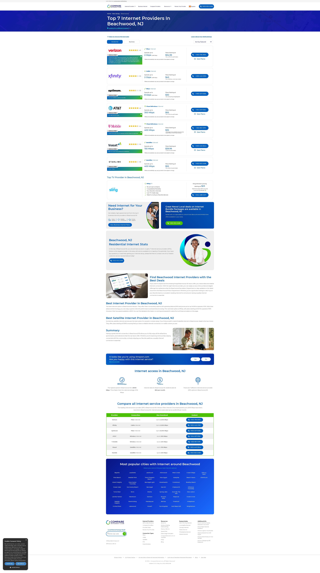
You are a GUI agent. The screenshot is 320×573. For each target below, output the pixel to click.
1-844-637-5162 (201, 110)
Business (132, 42)
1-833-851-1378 (201, 128)
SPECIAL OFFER (112, 55)
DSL (144, 541)
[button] (15, 567)
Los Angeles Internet (184, 525)
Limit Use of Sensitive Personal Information (180, 557)
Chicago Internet (183, 527)
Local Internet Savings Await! (116, 530)
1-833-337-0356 (201, 93)
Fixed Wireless (146, 544)
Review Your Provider (180, 6)
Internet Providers (129, 6)
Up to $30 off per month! (113, 115)
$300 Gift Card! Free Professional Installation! (118, 151)
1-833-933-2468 (207, 6)
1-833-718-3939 (201, 55)
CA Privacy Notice (130, 557)
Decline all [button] (21, 563)
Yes (195, 359)
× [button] (26, 540)
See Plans (200, 59)
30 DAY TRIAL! (111, 169)
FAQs (162, 539)
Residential (114, 42)
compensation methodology (120, 1)
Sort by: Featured (200, 42)
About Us (163, 523)
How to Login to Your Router (205, 530)
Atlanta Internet (183, 534)
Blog (162, 542)
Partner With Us (165, 529)
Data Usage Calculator (167, 533)
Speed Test (164, 531)
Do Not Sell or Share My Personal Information (151, 557)
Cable (144, 537)
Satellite (145, 539)
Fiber (144, 535)
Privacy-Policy (22, 560)
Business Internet (142, 6)
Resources (167, 6)
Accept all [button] (9, 563)
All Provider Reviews (148, 523)
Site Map (203, 557)
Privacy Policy (118, 557)
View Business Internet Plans (120, 225)
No (206, 359)
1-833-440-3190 (201, 76)
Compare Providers (155, 6)
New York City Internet (185, 523)
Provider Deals (147, 527)
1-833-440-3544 (200, 146)
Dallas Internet (183, 529)
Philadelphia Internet (185, 532)
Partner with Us (112, 543)
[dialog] (15, 554)
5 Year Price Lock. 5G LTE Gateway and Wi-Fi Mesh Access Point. (123, 133)
